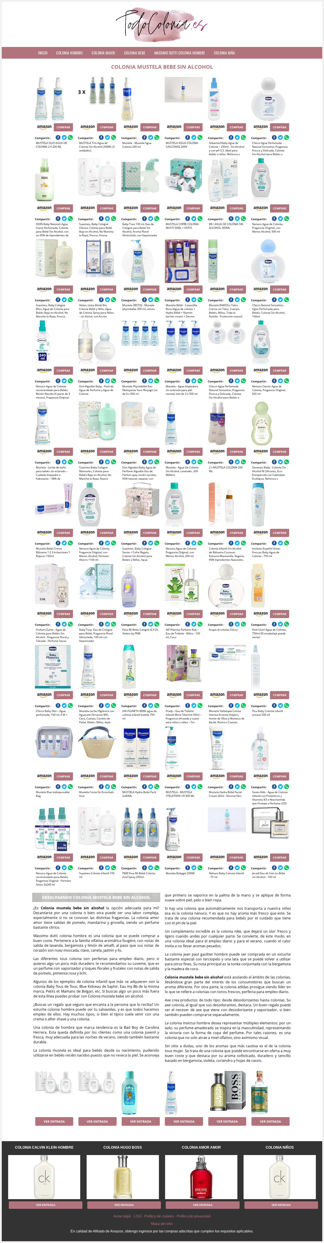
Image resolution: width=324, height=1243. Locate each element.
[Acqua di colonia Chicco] (227, 586)
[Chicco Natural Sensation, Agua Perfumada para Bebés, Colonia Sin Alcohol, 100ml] (270, 261)
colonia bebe (134, 53)
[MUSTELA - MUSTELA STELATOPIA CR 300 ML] (184, 748)
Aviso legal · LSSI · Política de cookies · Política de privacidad (162, 1216)
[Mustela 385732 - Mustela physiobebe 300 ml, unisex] (140, 261)
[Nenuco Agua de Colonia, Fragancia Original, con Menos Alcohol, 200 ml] (184, 505)
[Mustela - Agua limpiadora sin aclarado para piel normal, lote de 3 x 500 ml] (184, 342)
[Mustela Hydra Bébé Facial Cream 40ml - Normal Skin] (227, 748)
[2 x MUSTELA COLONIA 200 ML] (227, 423)
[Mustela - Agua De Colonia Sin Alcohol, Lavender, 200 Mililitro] (184, 423)
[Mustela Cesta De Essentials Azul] (97, 748)
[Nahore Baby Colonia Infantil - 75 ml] (227, 829)
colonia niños (280, 1147)
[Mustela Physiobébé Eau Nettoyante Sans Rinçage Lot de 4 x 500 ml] (140, 342)
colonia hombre (69, 53)
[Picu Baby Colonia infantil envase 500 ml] (270, 667)
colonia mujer (103, 53)
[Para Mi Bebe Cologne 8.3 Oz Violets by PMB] (140, 586)
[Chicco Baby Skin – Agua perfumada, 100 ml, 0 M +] (54, 667)
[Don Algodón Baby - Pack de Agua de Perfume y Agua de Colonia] (97, 342)
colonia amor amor (201, 1147)
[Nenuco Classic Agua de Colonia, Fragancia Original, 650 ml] (270, 342)
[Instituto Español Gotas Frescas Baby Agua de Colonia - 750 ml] (270, 505)
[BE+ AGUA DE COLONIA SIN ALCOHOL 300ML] (227, 180)
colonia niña (224, 53)
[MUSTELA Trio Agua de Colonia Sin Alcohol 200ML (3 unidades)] (97, 99)
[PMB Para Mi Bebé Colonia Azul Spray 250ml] (140, 829)
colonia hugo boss (122, 1147)
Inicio (42, 53)
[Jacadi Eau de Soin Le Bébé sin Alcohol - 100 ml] (270, 829)
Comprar (63, 127)
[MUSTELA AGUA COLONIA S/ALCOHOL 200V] (184, 99)
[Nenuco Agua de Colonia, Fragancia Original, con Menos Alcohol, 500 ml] (270, 180)
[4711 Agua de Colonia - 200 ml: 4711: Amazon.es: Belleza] (270, 1093)
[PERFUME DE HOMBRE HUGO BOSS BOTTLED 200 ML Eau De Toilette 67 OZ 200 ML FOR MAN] (227, 1093)
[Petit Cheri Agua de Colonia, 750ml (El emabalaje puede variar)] (270, 586)
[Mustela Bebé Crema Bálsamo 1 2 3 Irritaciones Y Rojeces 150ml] (54, 505)
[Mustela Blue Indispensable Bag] (54, 748)
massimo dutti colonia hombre (179, 53)
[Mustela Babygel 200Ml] (184, 829)
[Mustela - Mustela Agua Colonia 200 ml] (140, 99)
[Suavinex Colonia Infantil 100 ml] (97, 829)
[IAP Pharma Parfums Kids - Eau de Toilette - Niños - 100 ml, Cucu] (184, 586)
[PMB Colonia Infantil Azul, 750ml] (140, 1093)
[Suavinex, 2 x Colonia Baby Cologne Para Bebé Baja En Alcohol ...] (54, 1093)
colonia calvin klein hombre (44, 1147)
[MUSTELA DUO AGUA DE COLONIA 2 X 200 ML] (54, 99)
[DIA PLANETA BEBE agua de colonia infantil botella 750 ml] (140, 667)
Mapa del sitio (162, 1224)
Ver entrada (54, 1121)
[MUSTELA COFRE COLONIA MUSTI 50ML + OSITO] (184, 180)
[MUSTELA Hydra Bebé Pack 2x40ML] (140, 748)
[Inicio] (162, 43)
